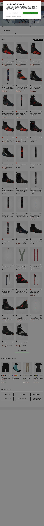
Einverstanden (30, 13)
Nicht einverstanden (14, 13)
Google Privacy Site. (10, 9)
